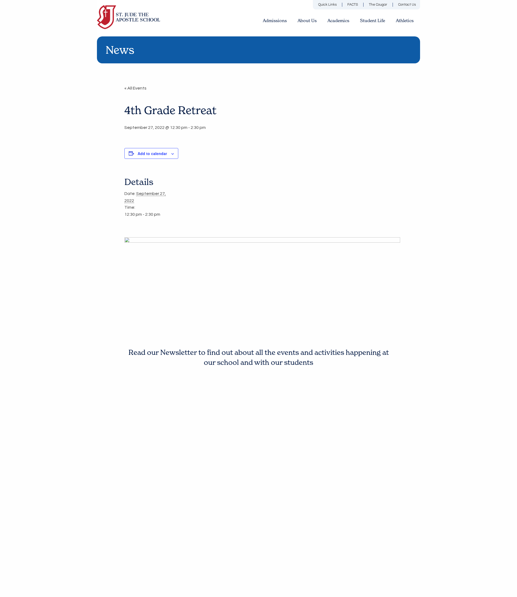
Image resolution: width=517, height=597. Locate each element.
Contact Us (407, 4)
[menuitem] (332, 5)
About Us (307, 20)
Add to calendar (152, 153)
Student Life (372, 20)
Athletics (405, 20)
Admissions (275, 20)
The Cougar (378, 4)
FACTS (352, 4)
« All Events (135, 88)
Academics (338, 20)
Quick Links (327, 4)
